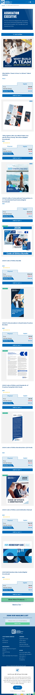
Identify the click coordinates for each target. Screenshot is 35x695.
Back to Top (17, 604)
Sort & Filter (18, 34)
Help (3, 638)
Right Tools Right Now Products (10, 655)
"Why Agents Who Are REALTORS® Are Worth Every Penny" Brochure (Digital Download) (15, 137)
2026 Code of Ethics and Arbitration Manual (17, 510)
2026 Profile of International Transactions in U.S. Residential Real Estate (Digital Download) (17, 200)
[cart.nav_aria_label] (28, 2)
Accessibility (22, 659)
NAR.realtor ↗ (22, 656)
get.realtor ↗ (22, 658)
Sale (3, 653)
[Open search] (26, 2)
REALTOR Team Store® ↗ (25, 654)
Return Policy (22, 642)
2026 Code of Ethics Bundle (11, 260)
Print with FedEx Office (24, 652)
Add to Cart (16, 95)
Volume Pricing (6, 652)
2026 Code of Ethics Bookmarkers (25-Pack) (17, 447)
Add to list (17, 623)
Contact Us (5, 642)
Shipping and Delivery (24, 646)
